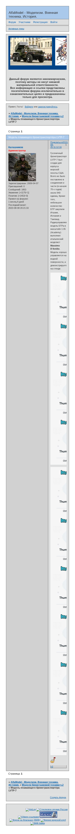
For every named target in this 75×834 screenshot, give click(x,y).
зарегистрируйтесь (47, 106)
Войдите (29, 106)
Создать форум (58, 797)
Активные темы (16, 28)
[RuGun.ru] (52, 809)
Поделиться (56, 142)
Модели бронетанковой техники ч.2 (43, 116)
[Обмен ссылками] (28, 817)
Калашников (15, 147)
